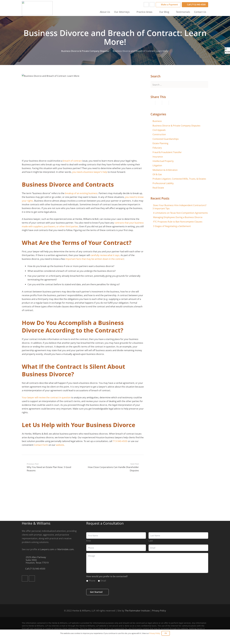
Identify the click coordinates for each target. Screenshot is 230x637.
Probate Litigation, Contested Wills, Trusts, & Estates (179, 178)
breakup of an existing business (81, 193)
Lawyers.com (47, 549)
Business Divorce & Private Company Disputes (176, 125)
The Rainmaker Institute (137, 610)
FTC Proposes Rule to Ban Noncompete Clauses (177, 221)
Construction (159, 134)
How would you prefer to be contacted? (107, 576)
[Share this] (158, 103)
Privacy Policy (159, 610)
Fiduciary (157, 147)
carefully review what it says (104, 255)
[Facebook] (146, 4)
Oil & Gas (157, 174)
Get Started (96, 591)
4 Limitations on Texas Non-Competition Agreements (180, 212)
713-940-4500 (120, 441)
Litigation (157, 165)
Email (103, 580)
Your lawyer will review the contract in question (46, 397)
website (60, 444)
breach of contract (72, 160)
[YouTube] (152, 4)
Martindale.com (65, 549)
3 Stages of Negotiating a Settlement (172, 226)
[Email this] (152, 103)
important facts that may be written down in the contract (94, 258)
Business (157, 121)
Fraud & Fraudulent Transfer (167, 152)
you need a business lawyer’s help (89, 171)
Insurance (158, 156)
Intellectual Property (163, 161)
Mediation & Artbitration (165, 169)
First (88, 540)
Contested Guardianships (166, 138)
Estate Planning (160, 143)
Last (151, 540)
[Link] (37, 8)
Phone (92, 580)
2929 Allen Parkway (37, 560)
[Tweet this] (165, 103)
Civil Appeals (159, 129)
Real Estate (158, 187)
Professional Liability (163, 183)
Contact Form (41, 444)
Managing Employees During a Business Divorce (177, 217)
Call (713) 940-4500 (35, 568)
